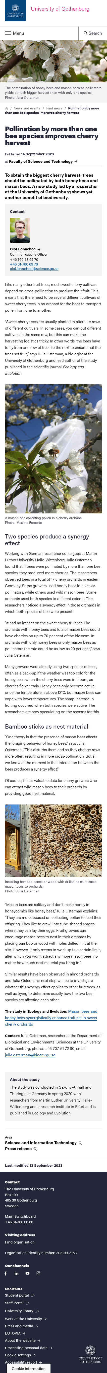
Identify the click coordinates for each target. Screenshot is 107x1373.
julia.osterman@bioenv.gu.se (30, 1055)
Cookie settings (18, 1354)
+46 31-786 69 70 (24, 264)
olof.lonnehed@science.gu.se (34, 268)
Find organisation (20, 1241)
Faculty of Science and (41, 161)
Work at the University (24, 1318)
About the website (21, 1340)
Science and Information (41, 1142)
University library (22, 1310)
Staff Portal (17, 1302)
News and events (27, 108)
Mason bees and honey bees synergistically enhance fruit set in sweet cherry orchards (51, 1017)
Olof (23, 249)
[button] (39, 33)
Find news (54, 108)
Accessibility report (21, 1362)
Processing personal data (27, 1347)
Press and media (19, 1325)
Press (19, 1148)
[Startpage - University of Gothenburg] (90, 1354)
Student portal (20, 1295)
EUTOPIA (13, 1333)
